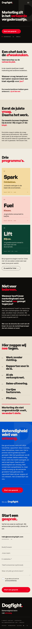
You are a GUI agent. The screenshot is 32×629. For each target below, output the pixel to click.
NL (23, 625)
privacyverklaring (10, 580)
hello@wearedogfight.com (12, 537)
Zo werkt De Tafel (11, 268)
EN (27, 625)
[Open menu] (28, 3)
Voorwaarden (11, 625)
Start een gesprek (11, 31)
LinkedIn (21, 622)
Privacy (4, 625)
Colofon (19, 625)
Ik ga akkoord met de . (12, 579)
